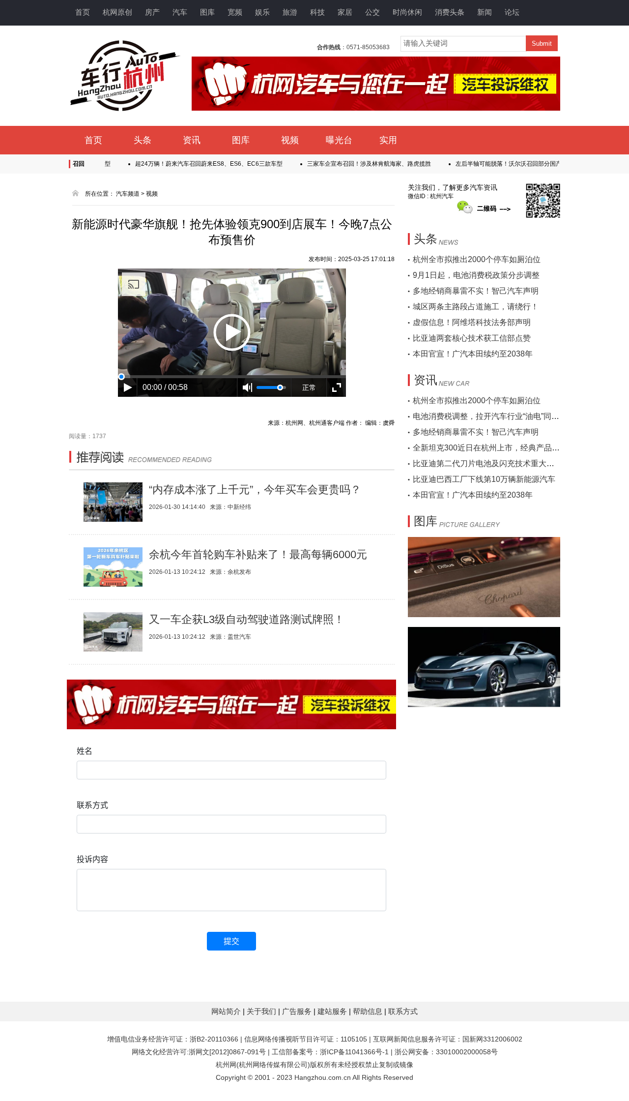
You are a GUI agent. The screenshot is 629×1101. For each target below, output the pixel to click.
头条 (142, 140)
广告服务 (298, 1011)
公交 (372, 12)
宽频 (235, 12)
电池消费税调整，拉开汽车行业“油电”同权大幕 (494, 416)
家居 (345, 12)
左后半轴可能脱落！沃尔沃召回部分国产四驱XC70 (504, 163)
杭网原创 (117, 12)
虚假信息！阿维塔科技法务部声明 (472, 322)
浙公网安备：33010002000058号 (446, 1052)
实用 (388, 140)
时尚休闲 (407, 12)
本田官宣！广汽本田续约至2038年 (473, 354)
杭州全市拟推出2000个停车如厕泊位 (477, 259)
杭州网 (226, 1065)
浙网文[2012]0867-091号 (227, 1052)
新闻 (484, 12)
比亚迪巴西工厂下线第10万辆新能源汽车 (484, 479)
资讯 (191, 140)
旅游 (290, 12)
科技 (317, 12)
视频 (290, 140)
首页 (82, 12)
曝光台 (339, 140)
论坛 (512, 12)
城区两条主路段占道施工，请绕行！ (476, 306)
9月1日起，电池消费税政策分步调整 (476, 275)
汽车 (179, 12)
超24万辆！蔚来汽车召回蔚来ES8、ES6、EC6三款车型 (190, 163)
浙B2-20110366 (214, 1039)
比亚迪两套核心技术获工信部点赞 (472, 338)
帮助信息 (368, 1011)
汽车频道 (128, 193)
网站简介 (227, 1011)
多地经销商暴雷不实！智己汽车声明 (476, 291)
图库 (207, 12)
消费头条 (449, 12)
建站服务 (333, 1011)
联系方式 (403, 1011)
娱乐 (262, 12)
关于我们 (262, 1011)
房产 (152, 12)
